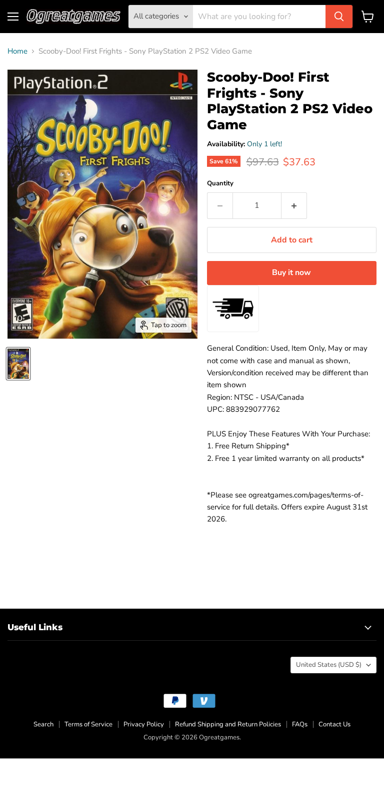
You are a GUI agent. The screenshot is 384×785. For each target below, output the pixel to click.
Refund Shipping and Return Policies (228, 724)
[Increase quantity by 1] (294, 205)
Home (18, 51)
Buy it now (291, 272)
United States (329, 664)
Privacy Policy (144, 724)
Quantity (220, 183)
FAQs (300, 724)
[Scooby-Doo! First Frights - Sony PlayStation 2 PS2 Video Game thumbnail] (18, 364)
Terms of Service (88, 724)
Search (44, 724)
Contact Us (334, 724)
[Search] (339, 16)
